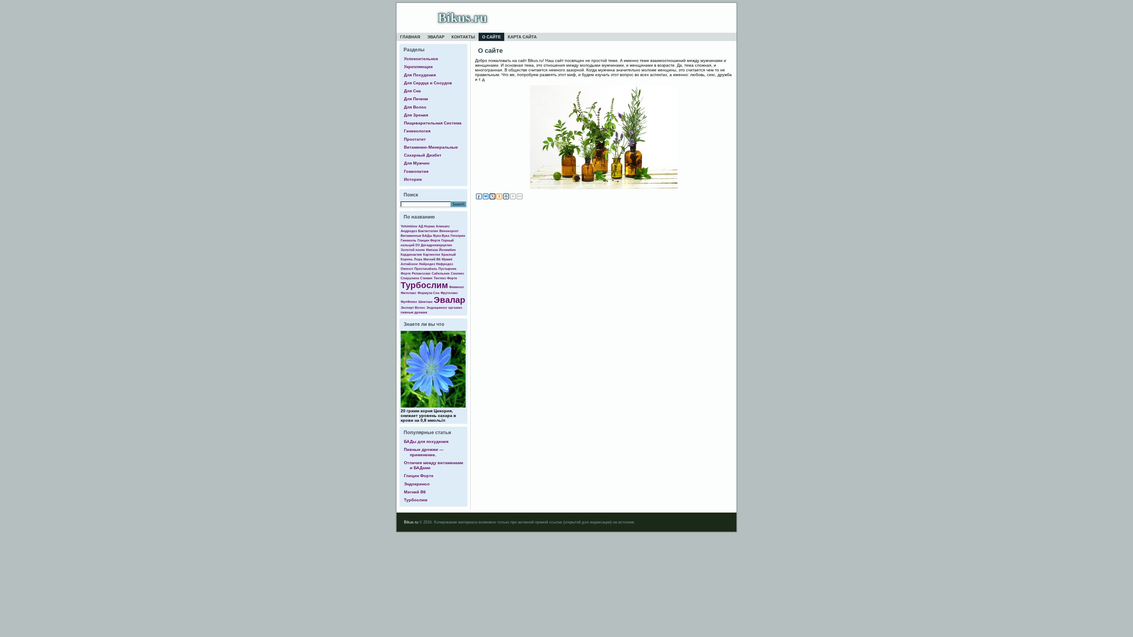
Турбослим (424, 285)
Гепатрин (458, 235)
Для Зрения (416, 115)
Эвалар (435, 37)
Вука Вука (441, 235)
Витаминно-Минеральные (431, 147)
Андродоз (409, 231)
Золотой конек (413, 250)
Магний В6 (432, 259)
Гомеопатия (416, 171)
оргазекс (455, 307)
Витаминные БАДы (416, 235)
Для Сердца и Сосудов (428, 83)
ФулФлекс (409, 301)
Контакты (463, 37)
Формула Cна (428, 293)
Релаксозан (421, 273)
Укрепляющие (418, 66)
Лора (418, 259)
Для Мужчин (416, 163)
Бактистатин (428, 231)
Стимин (426, 278)
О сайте (491, 37)
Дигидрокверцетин (436, 245)
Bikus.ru (462, 17)
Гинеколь (408, 240)
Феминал (456, 287)
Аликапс (443, 226)
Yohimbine (409, 226)
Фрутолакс (449, 293)
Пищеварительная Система (432, 123)
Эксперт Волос (413, 307)
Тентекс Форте (445, 278)
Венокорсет (449, 231)
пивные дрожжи (414, 312)
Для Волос (415, 107)
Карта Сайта (522, 37)
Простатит (415, 139)
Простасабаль (425, 268)
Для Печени (416, 98)
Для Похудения (420, 75)
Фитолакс (408, 293)
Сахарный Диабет (422, 155)
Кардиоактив (411, 254)
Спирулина (410, 278)
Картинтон (431, 254)
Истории (413, 179)
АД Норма (426, 226)
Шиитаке (425, 301)
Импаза (432, 250)
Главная (410, 37)
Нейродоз (427, 264)
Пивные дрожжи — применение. (423, 452)
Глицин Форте (428, 240)
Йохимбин (447, 250)
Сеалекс (457, 273)
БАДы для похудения (426, 441)
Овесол (407, 268)
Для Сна (412, 90)
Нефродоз (444, 264)
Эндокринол (436, 307)
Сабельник (441, 273)
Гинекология (417, 131)
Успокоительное (421, 58)
